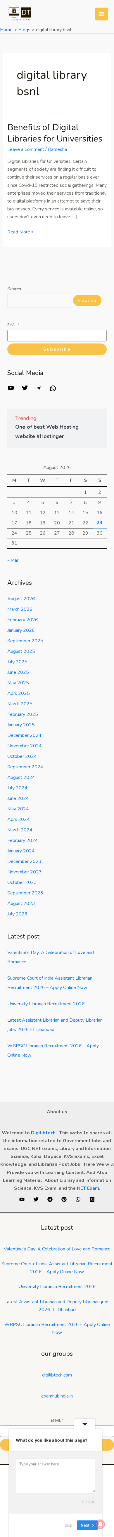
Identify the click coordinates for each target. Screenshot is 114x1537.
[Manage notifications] (100, 1524)
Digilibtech (43, 1133)
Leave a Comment (25, 149)
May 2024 (18, 809)
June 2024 (18, 798)
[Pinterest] (64, 1199)
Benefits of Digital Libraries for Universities (54, 133)
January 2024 (21, 851)
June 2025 (18, 672)
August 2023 (21, 903)
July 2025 (17, 662)
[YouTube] (10, 390)
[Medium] (92, 1199)
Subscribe (57, 349)
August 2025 (21, 651)
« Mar (12, 560)
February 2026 (22, 620)
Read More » (20, 231)
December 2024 (24, 735)
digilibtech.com (57, 1375)
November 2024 (24, 746)
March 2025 (19, 704)
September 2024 (25, 767)
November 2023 (24, 872)
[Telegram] (38, 390)
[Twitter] (24, 390)
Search (14, 289)
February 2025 (22, 714)
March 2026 (19, 609)
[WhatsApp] (52, 390)
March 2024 (19, 830)
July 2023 (17, 914)
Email (13, 325)
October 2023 (22, 882)
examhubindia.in (57, 1396)
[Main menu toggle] (101, 14)
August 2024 (21, 777)
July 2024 (17, 788)
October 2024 (22, 756)
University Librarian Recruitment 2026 (46, 1004)
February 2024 (22, 840)
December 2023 (24, 861)
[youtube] (22, 1199)
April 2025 (18, 693)
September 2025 (25, 641)
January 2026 (21, 630)
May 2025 (18, 683)
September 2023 (25, 893)
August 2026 (21, 599)
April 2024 (18, 819)
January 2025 (21, 725)
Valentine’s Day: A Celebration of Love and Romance (57, 1249)
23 (100, 522)
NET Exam (88, 1188)
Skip (68, 1525)
